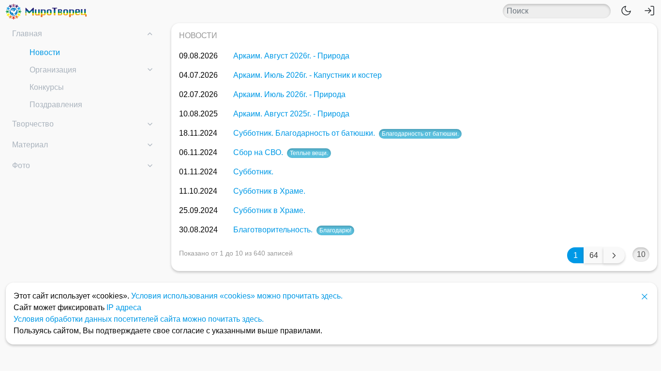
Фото (21, 165)
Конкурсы (47, 87)
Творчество (33, 124)
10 (641, 254)
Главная (27, 33)
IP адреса (123, 307)
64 (593, 255)
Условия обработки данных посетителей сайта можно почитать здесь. (139, 319)
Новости (45, 52)
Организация (53, 70)
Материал (30, 145)
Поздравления (56, 104)
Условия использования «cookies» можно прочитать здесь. (237, 296)
